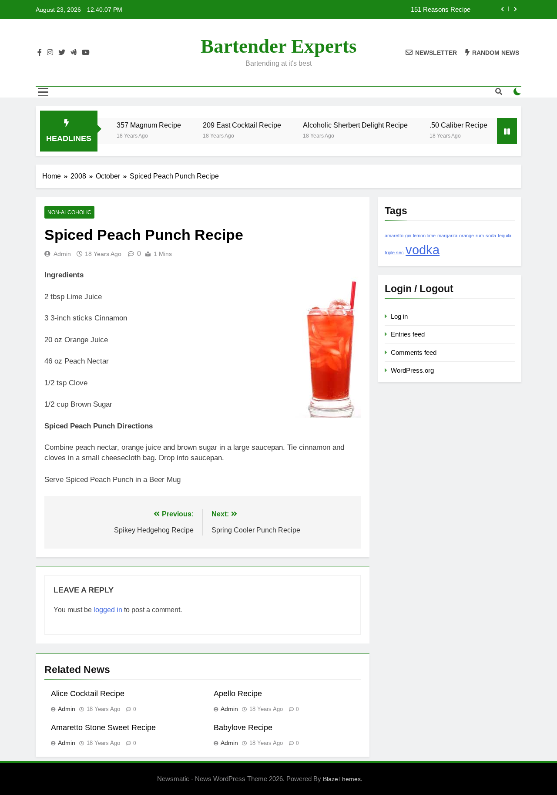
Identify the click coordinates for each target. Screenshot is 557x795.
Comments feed (413, 352)
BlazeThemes (342, 778)
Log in (399, 316)
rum (480, 235)
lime (431, 235)
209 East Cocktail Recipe (232, 125)
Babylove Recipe (243, 727)
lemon (419, 235)
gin (408, 235)
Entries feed (408, 334)
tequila (504, 235)
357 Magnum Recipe (139, 125)
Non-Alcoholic (69, 212)
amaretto (394, 235)
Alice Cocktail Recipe (87, 693)
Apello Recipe (238, 693)
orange (466, 235)
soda (491, 235)
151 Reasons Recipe (440, 9)
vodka (423, 250)
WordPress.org (412, 370)
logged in (108, 609)
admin (62, 253)
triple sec (394, 252)
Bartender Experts (279, 46)
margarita (447, 235)
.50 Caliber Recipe (449, 125)
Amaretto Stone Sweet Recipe (103, 727)
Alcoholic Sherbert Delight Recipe (345, 125)
